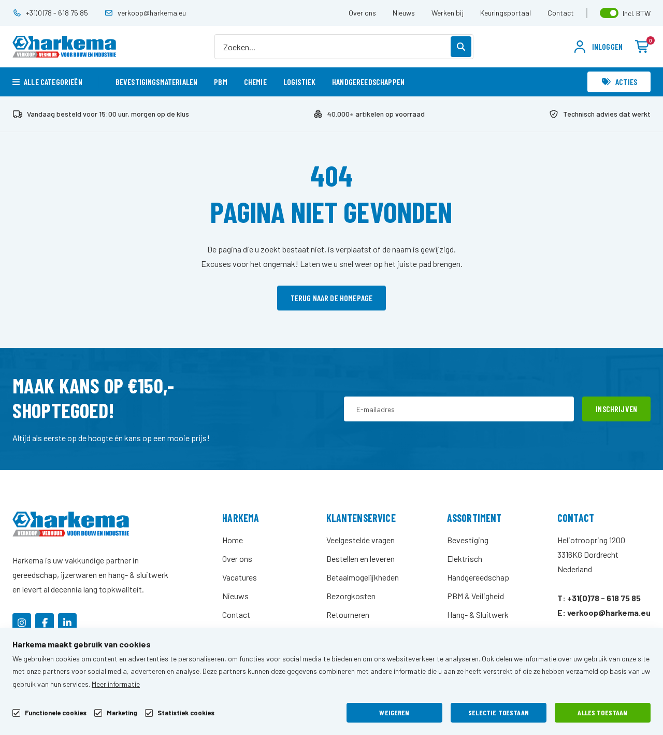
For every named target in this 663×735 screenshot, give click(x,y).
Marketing (122, 713)
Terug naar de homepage (332, 298)
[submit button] (461, 46)
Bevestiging (467, 540)
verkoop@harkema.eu (152, 12)
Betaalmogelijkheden (362, 577)
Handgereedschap (478, 577)
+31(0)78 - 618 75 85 (57, 12)
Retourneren (347, 614)
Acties (626, 82)
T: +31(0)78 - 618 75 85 (599, 598)
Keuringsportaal (505, 12)
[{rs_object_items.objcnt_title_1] (21, 622)
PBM (220, 82)
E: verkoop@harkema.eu (604, 612)
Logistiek (299, 82)
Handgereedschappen (368, 82)
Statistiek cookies (185, 713)
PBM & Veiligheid (475, 596)
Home (232, 540)
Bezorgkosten (351, 596)
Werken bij (447, 12)
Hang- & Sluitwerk (478, 614)
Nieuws (404, 12)
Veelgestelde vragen (360, 540)
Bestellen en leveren (360, 558)
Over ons (362, 12)
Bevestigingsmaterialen (157, 82)
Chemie (255, 82)
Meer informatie (116, 684)
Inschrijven (616, 409)
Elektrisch (464, 558)
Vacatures (239, 577)
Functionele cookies (56, 713)
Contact (560, 12)
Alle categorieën (53, 82)
